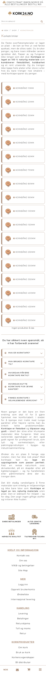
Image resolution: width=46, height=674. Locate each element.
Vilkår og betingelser (23, 565)
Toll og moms (23, 628)
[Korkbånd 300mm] (8, 265)
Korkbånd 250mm (25, 252)
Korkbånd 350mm (25, 279)
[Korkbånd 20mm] (8, 101)
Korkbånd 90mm (24, 197)
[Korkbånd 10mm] (8, 88)
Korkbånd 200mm (25, 238)
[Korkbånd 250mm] (8, 252)
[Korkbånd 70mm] (8, 170)
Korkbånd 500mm (25, 320)
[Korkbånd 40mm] (8, 129)
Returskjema (23, 623)
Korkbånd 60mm (24, 156)
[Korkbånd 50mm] (8, 142)
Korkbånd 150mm (25, 225)
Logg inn (23, 584)
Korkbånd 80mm (24, 184)
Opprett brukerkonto (23, 589)
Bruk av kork (23, 652)
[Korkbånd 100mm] (8, 211)
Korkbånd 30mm (24, 115)
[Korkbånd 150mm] (8, 224)
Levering (23, 613)
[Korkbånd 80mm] (8, 183)
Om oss (23, 560)
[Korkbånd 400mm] (8, 293)
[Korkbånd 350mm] (8, 279)
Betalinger (23, 618)
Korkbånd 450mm (25, 307)
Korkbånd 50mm (24, 143)
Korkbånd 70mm (24, 170)
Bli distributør (23, 662)
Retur (23, 633)
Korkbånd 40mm (24, 129)
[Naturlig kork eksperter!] (23, 13)
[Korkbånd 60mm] (8, 156)
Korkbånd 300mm (25, 266)
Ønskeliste (23, 594)
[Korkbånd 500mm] (8, 320)
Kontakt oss (23, 555)
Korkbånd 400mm (25, 293)
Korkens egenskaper (23, 657)
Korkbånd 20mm (24, 102)
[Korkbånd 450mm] (8, 306)
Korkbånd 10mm (24, 88)
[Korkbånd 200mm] (8, 238)
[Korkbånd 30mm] (8, 115)
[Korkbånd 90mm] (8, 197)
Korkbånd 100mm (25, 211)
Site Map (23, 570)
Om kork (23, 647)
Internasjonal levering (23, 599)
